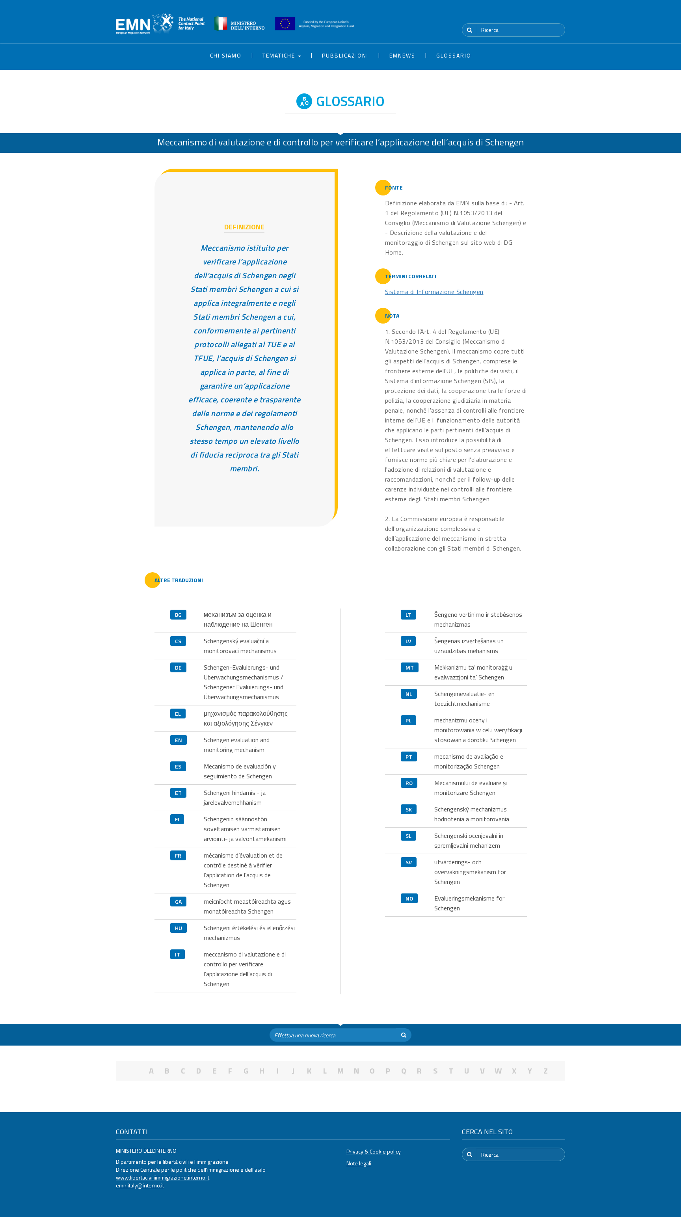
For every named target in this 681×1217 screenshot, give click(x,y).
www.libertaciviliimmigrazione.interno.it (162, 1177)
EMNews (402, 55)
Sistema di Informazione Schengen (434, 291)
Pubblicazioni (345, 55)
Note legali (358, 1163)
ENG (560, 15)
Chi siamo (226, 55)
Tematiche (279, 55)
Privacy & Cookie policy (373, 1151)
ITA (542, 15)
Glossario (453, 55)
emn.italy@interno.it (140, 1185)
